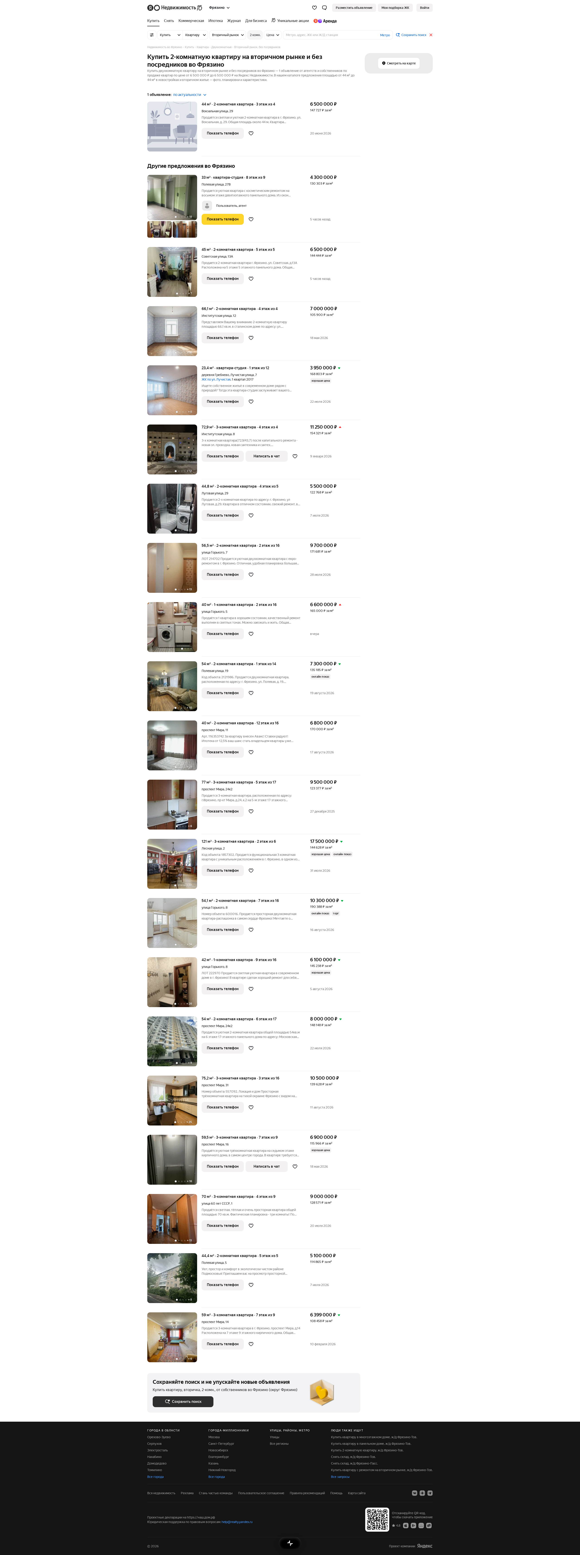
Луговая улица (212, 493)
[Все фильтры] (151, 34)
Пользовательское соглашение (261, 1493)
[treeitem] (154, 20)
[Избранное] (314, 8)
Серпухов (154, 1443)
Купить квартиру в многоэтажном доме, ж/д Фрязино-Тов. (374, 1437)
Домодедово (157, 1463)
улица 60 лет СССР (216, 1203)
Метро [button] (385, 35)
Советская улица (214, 256)
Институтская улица (217, 315)
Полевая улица (213, 184)
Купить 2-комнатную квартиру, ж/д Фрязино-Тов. (367, 1450)
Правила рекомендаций (307, 1493)
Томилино (154, 1470)
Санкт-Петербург (221, 1443)
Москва (214, 1437)
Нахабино (154, 1457)
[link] (424, 8)
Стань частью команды (216, 1493)
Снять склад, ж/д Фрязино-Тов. (353, 1457)
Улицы (274, 1437)
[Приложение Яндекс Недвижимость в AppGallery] (421, 1525)
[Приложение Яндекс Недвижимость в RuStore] (429, 1525)
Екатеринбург (218, 1457)
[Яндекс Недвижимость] (175, 8)
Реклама (187, 1493)
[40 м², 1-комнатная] (174, 629)
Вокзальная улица (215, 111)
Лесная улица (212, 848)
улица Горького (213, 552)
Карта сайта (356, 1493)
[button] (324, 8)
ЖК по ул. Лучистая (216, 379)
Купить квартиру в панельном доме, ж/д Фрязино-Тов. (371, 1443)
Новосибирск (218, 1450)
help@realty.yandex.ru (237, 1522)
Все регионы (279, 1443)
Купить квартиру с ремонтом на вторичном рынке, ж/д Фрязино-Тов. (382, 1470)
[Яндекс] (425, 1546)
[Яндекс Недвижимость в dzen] (422, 1493)
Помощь (336, 1493)
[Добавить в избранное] (251, 133)
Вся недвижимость (161, 1493)
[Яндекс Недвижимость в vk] (414, 1493)
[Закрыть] (431, 35)
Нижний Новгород (222, 1470)
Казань (213, 1463)
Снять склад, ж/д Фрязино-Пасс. (354, 1463)
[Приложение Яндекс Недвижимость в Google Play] (413, 1525)
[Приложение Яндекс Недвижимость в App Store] (405, 1525)
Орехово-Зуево (159, 1437)
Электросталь (157, 1450)
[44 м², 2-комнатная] (174, 129)
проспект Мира (213, 730)
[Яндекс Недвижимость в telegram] (430, 1493)
